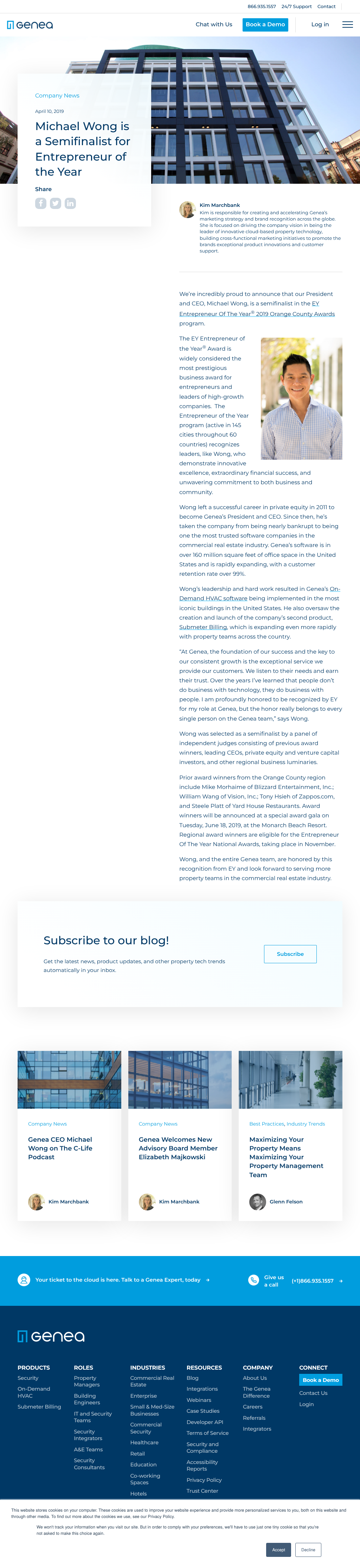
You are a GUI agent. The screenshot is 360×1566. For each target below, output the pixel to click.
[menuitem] (40, 1387)
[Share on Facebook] (40, 203)
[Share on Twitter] (55, 203)
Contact (326, 6)
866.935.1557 (262, 6)
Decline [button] (308, 1550)
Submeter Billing (203, 627)
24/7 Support (297, 6)
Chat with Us (214, 24)
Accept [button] (278, 1550)
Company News (57, 96)
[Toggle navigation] (347, 25)
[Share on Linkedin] (70, 203)
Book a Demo (265, 24)
